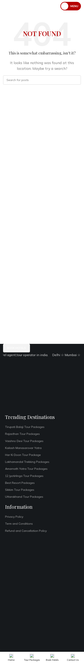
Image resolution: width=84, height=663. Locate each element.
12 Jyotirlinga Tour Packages (24, 476)
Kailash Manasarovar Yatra (23, 448)
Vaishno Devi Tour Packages (24, 441)
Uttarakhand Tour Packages (24, 497)
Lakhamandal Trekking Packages (27, 462)
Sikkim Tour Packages (19, 490)
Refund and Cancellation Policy (26, 531)
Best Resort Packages (20, 483)
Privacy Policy (14, 517)
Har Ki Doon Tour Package (23, 455)
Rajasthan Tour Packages (22, 434)
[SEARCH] (76, 80)
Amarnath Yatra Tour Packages (26, 469)
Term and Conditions (19, 523)
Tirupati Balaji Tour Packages (24, 427)
